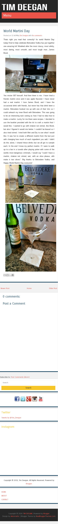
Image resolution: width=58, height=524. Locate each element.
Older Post (53, 288)
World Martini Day (17, 31)
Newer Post (5, 288)
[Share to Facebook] (12, 275)
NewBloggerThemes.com (45, 516)
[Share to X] (10, 275)
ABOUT (4, 496)
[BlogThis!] (7, 275)
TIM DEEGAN (27, 513)
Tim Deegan (24, 36)
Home (29, 288)
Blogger (29, 484)
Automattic (15, 516)
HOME (3, 492)
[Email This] (4, 275)
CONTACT (4, 499)
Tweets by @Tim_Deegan (11, 418)
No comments (37, 36)
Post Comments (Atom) (20, 377)
